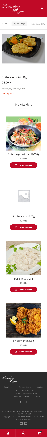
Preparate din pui (19, 24)
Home (4, 24)
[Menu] (42, 8)
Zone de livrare (25, 387)
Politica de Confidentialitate (26, 393)
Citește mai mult (25, 165)
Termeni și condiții (27, 390)
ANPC (38, 396)
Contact (40, 387)
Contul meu (8, 387)
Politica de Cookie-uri (21, 396)
